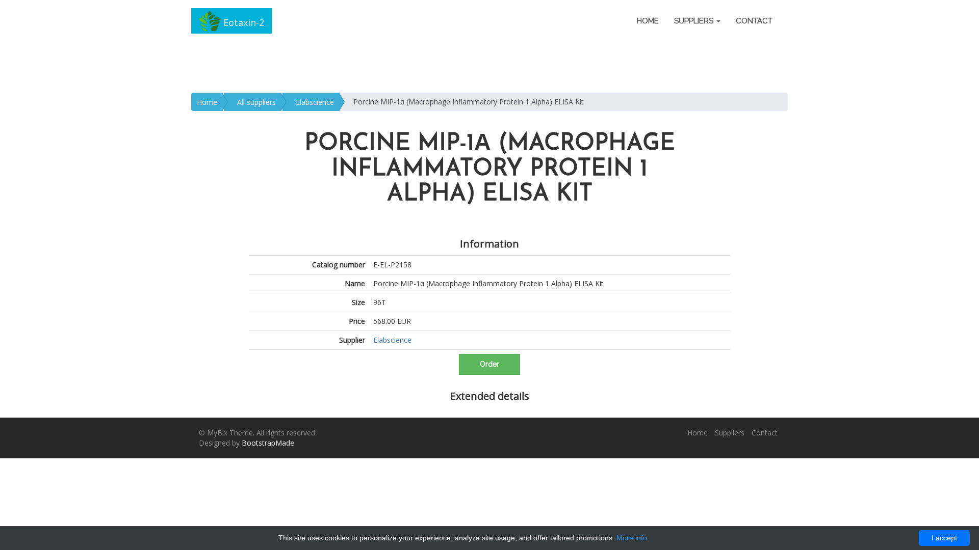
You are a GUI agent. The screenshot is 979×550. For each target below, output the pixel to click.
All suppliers (256, 102)
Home (648, 20)
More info (631, 538)
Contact (754, 20)
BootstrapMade (268, 443)
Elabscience (315, 102)
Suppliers (729, 432)
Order (489, 364)
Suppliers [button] (694, 20)
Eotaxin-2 (242, 22)
